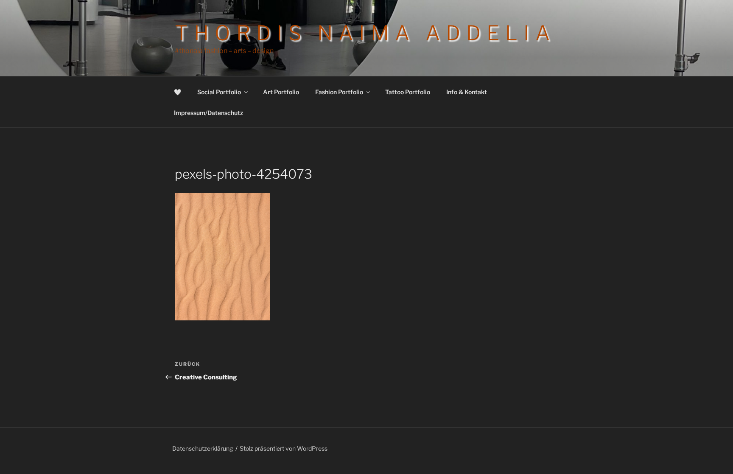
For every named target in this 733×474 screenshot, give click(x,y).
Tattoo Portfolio (407, 91)
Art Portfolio (281, 91)
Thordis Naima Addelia (365, 33)
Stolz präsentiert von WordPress (283, 448)
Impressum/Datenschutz (208, 112)
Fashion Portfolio (339, 91)
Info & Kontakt (466, 91)
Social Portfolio (219, 91)
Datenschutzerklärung (202, 448)
